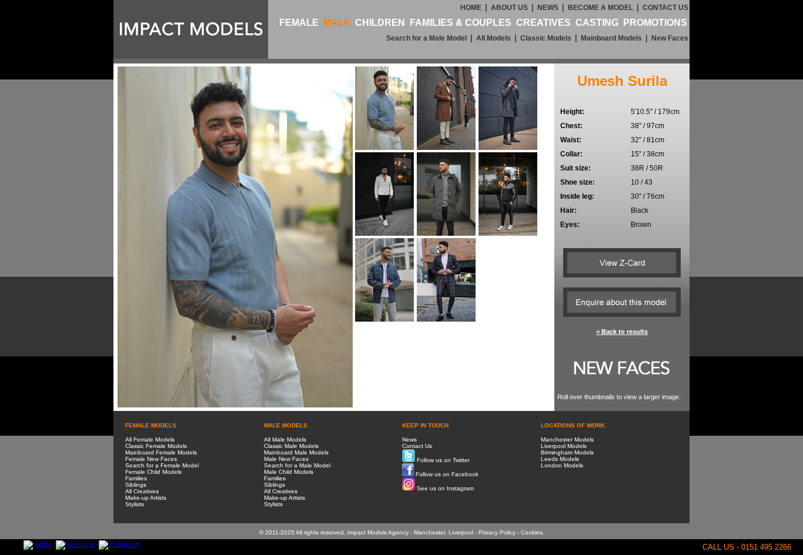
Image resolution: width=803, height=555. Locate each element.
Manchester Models (567, 439)
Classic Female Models (156, 446)
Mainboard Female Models (161, 452)
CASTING (597, 23)
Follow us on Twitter (442, 460)
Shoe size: (577, 182)
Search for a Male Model (426, 38)
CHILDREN (380, 23)
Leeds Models (560, 459)
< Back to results (622, 331)
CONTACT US (665, 8)
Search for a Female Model (162, 465)
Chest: (571, 126)
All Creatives (142, 491)
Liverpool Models (564, 446)
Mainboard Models (611, 38)
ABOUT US (509, 8)
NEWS (547, 8)
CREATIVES (543, 23)
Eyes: (570, 224)
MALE (336, 23)
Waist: (570, 140)
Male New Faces (286, 459)
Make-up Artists (145, 497)
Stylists (134, 504)
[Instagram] (119, 544)
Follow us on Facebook (446, 474)
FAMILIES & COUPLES (460, 23)
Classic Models (545, 38)
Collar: (571, 154)
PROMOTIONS (655, 23)
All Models (493, 38)
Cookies (532, 532)
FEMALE (299, 23)
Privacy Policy (497, 532)
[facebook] (75, 544)
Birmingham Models (567, 452)
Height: (572, 112)
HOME (470, 8)
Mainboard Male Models (296, 452)
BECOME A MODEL (600, 8)
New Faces (669, 38)
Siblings (135, 485)
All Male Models (285, 439)
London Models (562, 465)
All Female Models (150, 439)
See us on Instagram (444, 488)
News (409, 439)
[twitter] (38, 544)
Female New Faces (151, 459)
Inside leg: (577, 196)
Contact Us (417, 446)
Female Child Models (153, 472)
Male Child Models (288, 472)
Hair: (568, 210)
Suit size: (575, 168)
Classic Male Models (291, 446)
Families (136, 478)
